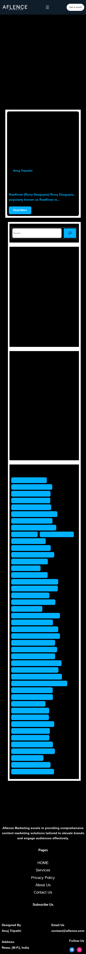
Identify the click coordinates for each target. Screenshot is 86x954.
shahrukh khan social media (41, 683)
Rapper (24, 428)
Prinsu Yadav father (34, 622)
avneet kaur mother (34, 521)
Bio (20, 374)
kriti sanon (27, 534)
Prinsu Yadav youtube (36, 649)
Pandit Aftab (28, 568)
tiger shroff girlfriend (35, 724)
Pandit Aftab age (31, 575)
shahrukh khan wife (34, 697)
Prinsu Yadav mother (35, 643)
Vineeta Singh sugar (35, 771)
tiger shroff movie (32, 738)
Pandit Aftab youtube (35, 602)
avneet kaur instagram (36, 514)
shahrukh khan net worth (39, 676)
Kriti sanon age (59, 534)
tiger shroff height (33, 731)
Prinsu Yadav (29, 609)
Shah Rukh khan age (35, 656)
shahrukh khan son (34, 690)
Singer (23, 436)
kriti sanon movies (33, 548)
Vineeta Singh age (33, 765)
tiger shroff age (30, 704)
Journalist (26, 405)
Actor (22, 367)
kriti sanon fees (30, 541)
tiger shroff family (32, 710)
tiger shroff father (32, 717)
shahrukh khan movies (37, 670)
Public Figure (28, 421)
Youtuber (25, 452)
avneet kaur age (31, 480)
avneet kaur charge (34, 487)
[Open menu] (47, 7)
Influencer (26, 398)
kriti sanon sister (32, 561)
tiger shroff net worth (35, 751)
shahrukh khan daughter (38, 663)
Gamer (23, 390)
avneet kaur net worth (36, 527)
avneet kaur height (33, 507)
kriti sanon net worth (35, 555)
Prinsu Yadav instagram (38, 636)
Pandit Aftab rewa (32, 595)
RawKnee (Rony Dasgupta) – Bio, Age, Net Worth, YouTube (41, 182)
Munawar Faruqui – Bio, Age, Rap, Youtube (54, 279)
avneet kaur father (33, 500)
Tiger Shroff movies (34, 744)
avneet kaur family (33, 493)
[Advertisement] (43, 62)
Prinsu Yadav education (38, 616)
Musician (25, 413)
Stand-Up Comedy (33, 444)
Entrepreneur (28, 382)
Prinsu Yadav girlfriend (37, 629)
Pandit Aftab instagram (37, 582)
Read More (20, 210)
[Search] (70, 233)
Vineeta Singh (29, 758)
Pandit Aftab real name (37, 588)
